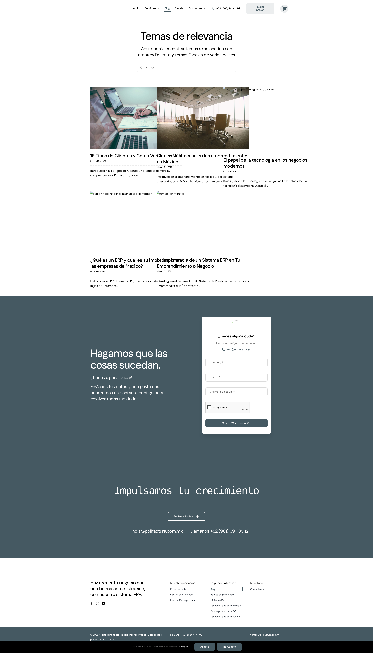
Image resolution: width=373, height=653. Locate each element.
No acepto (229, 646)
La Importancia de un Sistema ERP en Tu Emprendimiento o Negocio (198, 263)
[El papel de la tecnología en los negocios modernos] (269, 120)
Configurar (184, 646)
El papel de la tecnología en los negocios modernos (265, 163)
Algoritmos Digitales (105, 639)
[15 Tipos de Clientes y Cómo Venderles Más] (136, 118)
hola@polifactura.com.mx (157, 531)
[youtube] (103, 603)
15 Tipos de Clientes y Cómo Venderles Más (135, 156)
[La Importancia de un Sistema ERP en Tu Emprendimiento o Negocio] (203, 222)
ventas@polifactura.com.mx (265, 634)
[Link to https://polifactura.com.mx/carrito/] (284, 9)
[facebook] (91, 603)
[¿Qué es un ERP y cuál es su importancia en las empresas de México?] (136, 222)
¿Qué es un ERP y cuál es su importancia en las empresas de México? (135, 263)
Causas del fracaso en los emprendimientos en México (202, 159)
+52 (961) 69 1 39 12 (229, 531)
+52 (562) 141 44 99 (228, 8)
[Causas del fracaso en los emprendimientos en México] (203, 118)
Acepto (204, 646)
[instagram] (97, 603)
